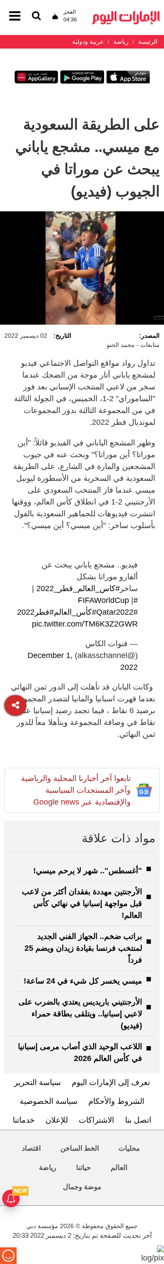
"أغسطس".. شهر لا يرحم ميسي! (87, 870)
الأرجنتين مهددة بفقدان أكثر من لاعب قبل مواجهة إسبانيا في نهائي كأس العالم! (82, 903)
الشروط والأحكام (116, 1101)
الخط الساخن (79, 1148)
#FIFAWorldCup (108, 600)
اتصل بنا (138, 1120)
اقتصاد (31, 1148)
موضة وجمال (82, 1186)
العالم (119, 1167)
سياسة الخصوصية (48, 1101)
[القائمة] (36, 16)
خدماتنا (24, 1120)
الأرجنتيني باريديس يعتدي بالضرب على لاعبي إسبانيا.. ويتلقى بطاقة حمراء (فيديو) (80, 1014)
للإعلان (56, 1120)
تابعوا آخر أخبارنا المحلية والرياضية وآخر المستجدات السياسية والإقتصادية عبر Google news (76, 790)
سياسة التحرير (37, 1082)
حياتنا (83, 1167)
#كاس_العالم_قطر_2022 (78, 588)
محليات (129, 1148)
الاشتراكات (96, 1120)
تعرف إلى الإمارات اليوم (111, 1082)
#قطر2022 (35, 612)
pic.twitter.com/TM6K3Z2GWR (85, 624)
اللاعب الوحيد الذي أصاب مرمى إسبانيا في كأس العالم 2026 (80, 1052)
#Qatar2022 (112, 612)
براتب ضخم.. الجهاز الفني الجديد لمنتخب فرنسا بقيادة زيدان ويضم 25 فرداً (83, 948)
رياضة (47, 1167)
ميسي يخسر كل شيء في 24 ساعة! (83, 981)
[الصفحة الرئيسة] (126, 13)
